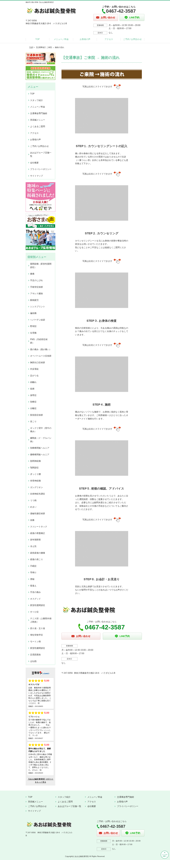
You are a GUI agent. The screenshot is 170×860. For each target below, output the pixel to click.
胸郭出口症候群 (37, 362)
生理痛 (33, 333)
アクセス (109, 39)
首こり (33, 421)
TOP (37, 39)
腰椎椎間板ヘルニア (39, 454)
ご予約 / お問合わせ (132, 39)
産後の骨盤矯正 (37, 533)
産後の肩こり (36, 559)
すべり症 (34, 612)
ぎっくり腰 (35, 474)
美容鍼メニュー (37, 120)
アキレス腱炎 (36, 293)
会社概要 (34, 163)
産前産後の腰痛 (37, 553)
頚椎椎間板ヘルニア (39, 448)
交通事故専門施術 (38, 113)
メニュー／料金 (61, 39)
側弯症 (33, 395)
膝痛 (32, 274)
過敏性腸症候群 (37, 513)
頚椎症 (33, 402)
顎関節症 (34, 467)
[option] (101, 129)
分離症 (33, 408)
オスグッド (35, 599)
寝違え (33, 586)
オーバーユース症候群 (40, 356)
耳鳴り (33, 572)
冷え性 (33, 546)
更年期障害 (35, 540)
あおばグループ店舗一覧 (40, 154)
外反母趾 (34, 369)
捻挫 (32, 389)
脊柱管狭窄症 (36, 635)
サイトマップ (36, 176)
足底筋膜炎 (35, 654)
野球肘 (33, 326)
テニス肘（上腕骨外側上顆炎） (40, 620)
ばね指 (33, 661)
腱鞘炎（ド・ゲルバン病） (40, 440)
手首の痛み (35, 592)
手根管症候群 (36, 287)
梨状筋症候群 (36, 415)
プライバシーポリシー (40, 169)
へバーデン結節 (37, 320)
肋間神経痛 (35, 461)
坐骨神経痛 (35, 481)
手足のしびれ (36, 280)
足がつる (34, 375)
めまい (33, 507)
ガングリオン (36, 487)
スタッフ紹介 (36, 100)
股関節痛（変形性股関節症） (40, 265)
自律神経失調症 (37, 494)
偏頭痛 (33, 313)
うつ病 (33, 500)
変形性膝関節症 (37, 648)
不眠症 (33, 566)
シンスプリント (37, 306)
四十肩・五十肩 (37, 628)
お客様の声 (85, 39)
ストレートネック (38, 526)
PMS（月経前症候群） (39, 341)
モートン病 (35, 641)
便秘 (32, 579)
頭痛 (32, 520)
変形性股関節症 (37, 605)
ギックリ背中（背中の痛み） (40, 430)
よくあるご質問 (37, 126)
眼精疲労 (34, 300)
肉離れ (33, 382)
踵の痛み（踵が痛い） (40, 349)
